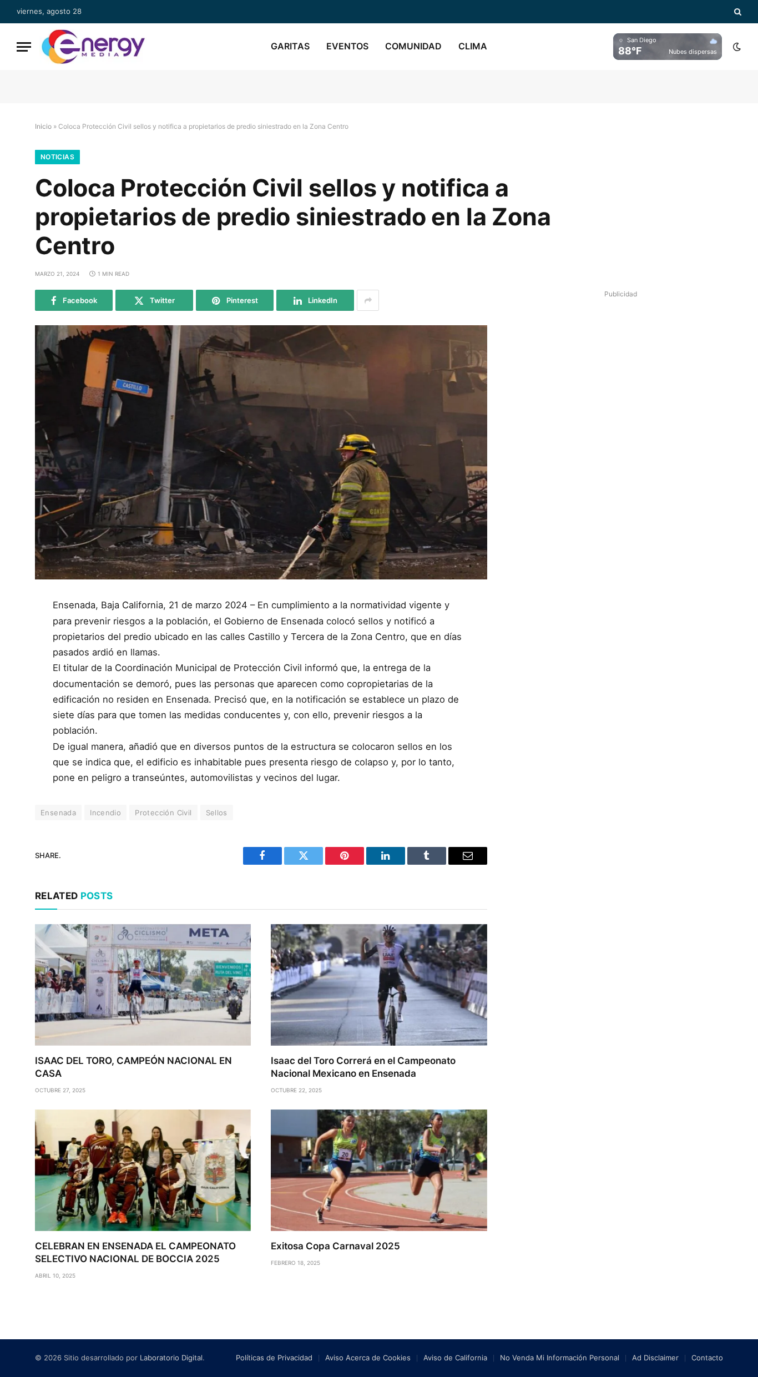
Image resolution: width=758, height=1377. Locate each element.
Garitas (290, 46)
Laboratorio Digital (171, 1357)
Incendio (105, 812)
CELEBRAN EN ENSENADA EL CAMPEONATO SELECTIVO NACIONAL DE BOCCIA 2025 (135, 1252)
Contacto (707, 1357)
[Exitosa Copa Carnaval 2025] (379, 1170)
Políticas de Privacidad (274, 1357)
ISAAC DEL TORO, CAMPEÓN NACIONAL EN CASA (133, 1067)
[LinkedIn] (18, 686)
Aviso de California (455, 1357)
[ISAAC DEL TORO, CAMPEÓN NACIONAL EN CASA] (143, 985)
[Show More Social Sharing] (368, 300)
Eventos (347, 46)
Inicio (43, 126)
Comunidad (413, 46)
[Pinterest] (18, 711)
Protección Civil (163, 812)
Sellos (217, 812)
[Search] (736, 11)
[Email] (18, 736)
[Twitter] (18, 661)
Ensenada (58, 812)
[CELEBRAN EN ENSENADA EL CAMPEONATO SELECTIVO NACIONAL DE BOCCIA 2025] (143, 1170)
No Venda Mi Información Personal (559, 1357)
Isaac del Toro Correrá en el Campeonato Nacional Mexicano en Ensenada (363, 1067)
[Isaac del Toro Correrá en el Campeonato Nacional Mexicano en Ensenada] (379, 985)
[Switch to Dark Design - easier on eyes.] (735, 46)
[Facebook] (18, 636)
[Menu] (24, 46)
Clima (472, 46)
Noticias (57, 157)
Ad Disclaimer (655, 1357)
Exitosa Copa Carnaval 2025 (335, 1246)
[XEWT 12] (93, 46)
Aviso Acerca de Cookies (368, 1357)
